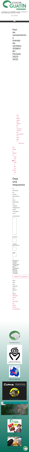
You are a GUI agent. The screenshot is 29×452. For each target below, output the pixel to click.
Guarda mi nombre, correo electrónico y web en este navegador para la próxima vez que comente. (15, 267)
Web (13, 252)
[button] (14, 21)
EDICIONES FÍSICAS (15, 342)
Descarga (21, 143)
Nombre (14, 237)
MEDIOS (14, 434)
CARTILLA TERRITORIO (14, 379)
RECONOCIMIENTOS (14, 448)
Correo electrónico (15, 245)
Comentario (16, 216)
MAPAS (14, 417)
